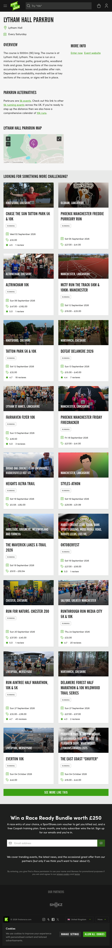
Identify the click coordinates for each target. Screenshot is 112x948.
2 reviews (75, 718)
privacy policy (63, 874)
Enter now (77, 53)
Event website (92, 53)
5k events (25, 100)
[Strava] (49, 919)
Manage (70, 934)
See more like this (56, 792)
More (100, 919)
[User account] (106, 5)
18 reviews (20, 377)
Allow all (95, 934)
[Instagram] (44, 919)
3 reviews (20, 443)
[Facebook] (54, 919)
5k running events (14, 104)
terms (77, 874)
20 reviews (75, 642)
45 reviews (21, 718)
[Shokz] (56, 904)
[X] (58, 919)
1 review (19, 244)
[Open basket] (99, 5)
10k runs (41, 113)
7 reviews (75, 377)
